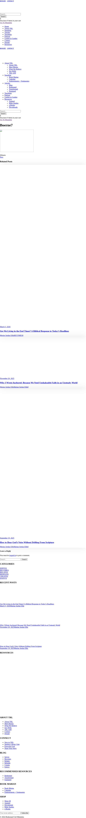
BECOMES (18, 335)
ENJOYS (3, 578)
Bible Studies (13, 103)
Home (6, 26)
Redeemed (12, 87)
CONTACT (10, 1)
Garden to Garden (10, 38)
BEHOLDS (4, 574)
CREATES (4, 576)
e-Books (12, 105)
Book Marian (13, 77)
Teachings (8, 34)
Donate (7, 42)
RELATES (4, 572)
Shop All (7, 801)
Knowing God (9, 746)
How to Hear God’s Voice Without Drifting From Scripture (27, 542)
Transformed (13, 89)
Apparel (12, 101)
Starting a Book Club (11, 744)
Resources (8, 44)
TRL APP (12, 73)
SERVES (3, 568)
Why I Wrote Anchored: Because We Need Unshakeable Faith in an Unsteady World (38, 383)
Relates (7, 761)
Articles (7, 32)
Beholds (7, 763)
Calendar (12, 79)
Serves (6, 757)
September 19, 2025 (7, 538)
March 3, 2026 (5, 327)
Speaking (7, 30)
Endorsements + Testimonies (19, 81)
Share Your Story (10, 748)
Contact (7, 40)
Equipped (12, 91)
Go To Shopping (6, 23)
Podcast (7, 36)
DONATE (3, 1)
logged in (12, 555)
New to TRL (9, 742)
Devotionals (13, 107)
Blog (10, 85)
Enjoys (6, 767)
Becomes (7, 759)
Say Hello (12, 71)
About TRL (8, 28)
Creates (7, 765)
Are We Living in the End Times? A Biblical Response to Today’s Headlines (34, 331)
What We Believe (15, 69)
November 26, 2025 (7, 378)
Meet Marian (13, 67)
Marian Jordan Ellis (7, 335)
